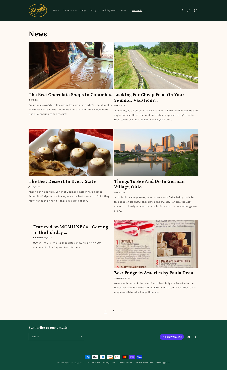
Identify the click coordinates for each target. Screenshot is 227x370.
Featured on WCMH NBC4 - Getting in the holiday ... (70, 229)
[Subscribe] (80, 336)
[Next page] (121, 311)
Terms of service (125, 363)
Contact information (144, 363)
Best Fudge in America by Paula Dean (153, 272)
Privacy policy (109, 363)
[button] (69, 10)
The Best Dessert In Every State (62, 181)
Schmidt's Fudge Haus (75, 363)
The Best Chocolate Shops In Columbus (70, 94)
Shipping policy (163, 363)
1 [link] (105, 311)
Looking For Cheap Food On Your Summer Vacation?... (149, 97)
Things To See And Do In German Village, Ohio (149, 184)
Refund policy (94, 363)
